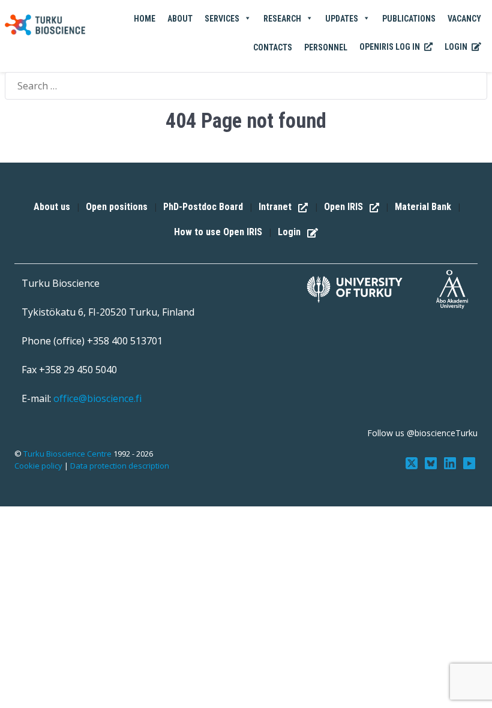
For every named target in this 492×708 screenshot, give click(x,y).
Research (282, 18)
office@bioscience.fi (97, 398)
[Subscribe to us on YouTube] (469, 462)
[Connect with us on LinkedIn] (451, 462)
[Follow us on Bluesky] (432, 462)
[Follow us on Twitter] (412, 462)
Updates (341, 18)
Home (144, 18)
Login (457, 47)
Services (222, 18)
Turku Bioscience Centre (68, 453)
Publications (409, 18)
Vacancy (464, 18)
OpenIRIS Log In (390, 47)
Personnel (325, 47)
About (180, 18)
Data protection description (119, 465)
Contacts (272, 47)
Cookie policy (38, 465)
